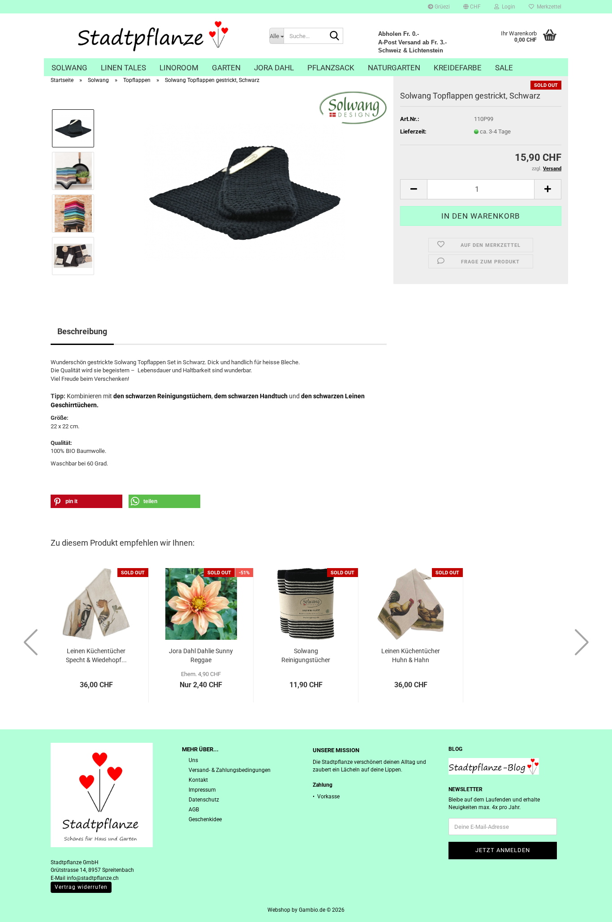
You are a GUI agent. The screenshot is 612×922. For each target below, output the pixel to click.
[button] (472, 6)
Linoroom (178, 67)
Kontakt (198, 780)
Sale (504, 67)
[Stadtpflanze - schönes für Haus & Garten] (153, 35)
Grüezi (441, 7)
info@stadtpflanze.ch (93, 878)
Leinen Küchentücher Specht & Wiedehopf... (96, 655)
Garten (226, 67)
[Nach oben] (587, 908)
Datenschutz (204, 800)
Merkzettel (547, 7)
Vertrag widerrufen (81, 887)
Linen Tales (123, 67)
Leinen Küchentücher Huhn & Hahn (410, 655)
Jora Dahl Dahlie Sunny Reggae (201, 655)
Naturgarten (394, 67)
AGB (194, 809)
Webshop (278, 910)
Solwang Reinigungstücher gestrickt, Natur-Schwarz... (305, 655)
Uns (193, 760)
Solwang (69, 67)
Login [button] (507, 7)
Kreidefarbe (458, 67)
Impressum (202, 790)
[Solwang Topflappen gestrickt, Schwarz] (244, 191)
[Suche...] (334, 36)
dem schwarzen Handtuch (251, 396)
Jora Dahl (274, 67)
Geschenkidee (205, 819)
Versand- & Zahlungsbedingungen (230, 770)
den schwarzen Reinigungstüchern (162, 396)
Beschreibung (82, 331)
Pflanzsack (330, 67)
